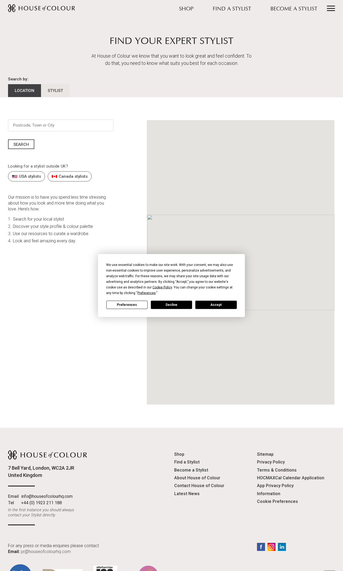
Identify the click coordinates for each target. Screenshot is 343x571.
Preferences (127, 304)
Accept (216, 304)
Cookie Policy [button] (162, 287)
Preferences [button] (146, 293)
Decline (171, 304)
